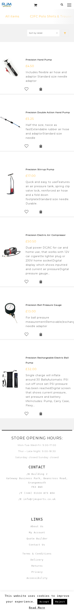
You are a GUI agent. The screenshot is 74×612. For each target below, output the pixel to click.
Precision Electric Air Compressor (46, 235)
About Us (37, 526)
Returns (37, 565)
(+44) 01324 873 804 (39, 493)
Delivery (37, 559)
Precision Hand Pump (39, 59)
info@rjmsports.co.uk (39, 499)
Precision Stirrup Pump (40, 169)
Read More (37, 607)
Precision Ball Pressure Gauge (44, 305)
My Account (37, 532)
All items (12, 16)
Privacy (37, 572)
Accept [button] (44, 601)
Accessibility (37, 578)
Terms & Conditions (37, 553)
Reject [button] (60, 601)
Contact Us (37, 544)
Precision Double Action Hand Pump (48, 112)
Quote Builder (37, 538)
